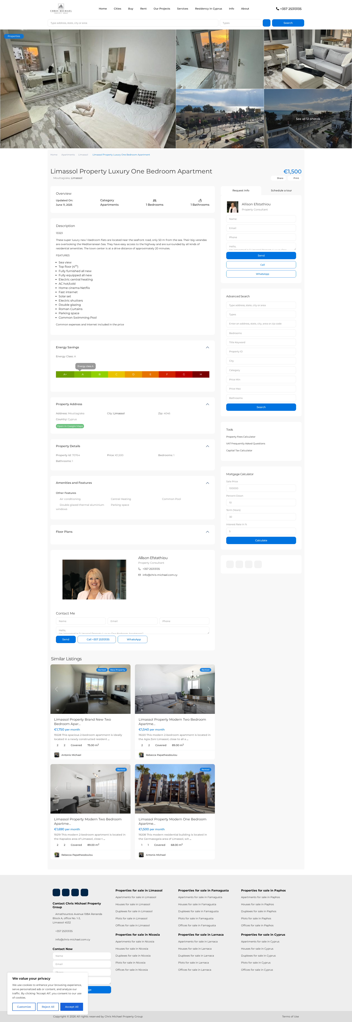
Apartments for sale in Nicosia (134, 941)
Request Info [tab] (240, 190)
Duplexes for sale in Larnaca (196, 955)
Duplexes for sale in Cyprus (258, 955)
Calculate (261, 540)
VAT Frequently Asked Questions (245, 443)
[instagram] (258, 564)
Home (103, 8)
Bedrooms (235, 333)
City (231, 360)
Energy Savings (67, 347)
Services (182, 8)
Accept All (71, 1006)
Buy (130, 8)
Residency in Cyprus (208, 8)
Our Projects (162, 8)
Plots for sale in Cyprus (256, 962)
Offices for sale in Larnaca (194, 969)
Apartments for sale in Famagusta (200, 897)
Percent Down (234, 495)
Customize (24, 1006)
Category (234, 370)
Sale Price (232, 481)
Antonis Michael (71, 754)
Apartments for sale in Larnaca (198, 941)
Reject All (48, 1006)
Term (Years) (233, 510)
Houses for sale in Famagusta (197, 904)
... (108, 739)
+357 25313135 (291, 9)
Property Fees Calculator (240, 436)
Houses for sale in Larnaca (195, 948)
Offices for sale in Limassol (132, 925)
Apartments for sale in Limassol (135, 897)
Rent (143, 8)
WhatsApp (133, 639)
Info (231, 8)
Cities (117, 8)
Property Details (68, 446)
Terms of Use (290, 1016)
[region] (47, 994)
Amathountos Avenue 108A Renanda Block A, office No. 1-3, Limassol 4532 (77, 918)
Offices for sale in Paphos (257, 925)
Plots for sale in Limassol (131, 918)
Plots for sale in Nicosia (130, 962)
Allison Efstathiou (153, 558)
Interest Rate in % (236, 524)
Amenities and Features (74, 483)
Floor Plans (64, 531)
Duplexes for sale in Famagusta (198, 911)
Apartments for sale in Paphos (260, 897)
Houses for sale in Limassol (132, 904)
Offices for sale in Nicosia (131, 969)
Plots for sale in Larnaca (193, 962)
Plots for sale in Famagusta (195, 918)
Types (226, 22)
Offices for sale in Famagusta (197, 925)
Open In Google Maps (70, 426)
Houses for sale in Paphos (257, 904)
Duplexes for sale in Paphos (258, 911)
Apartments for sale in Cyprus (260, 941)
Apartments (68, 154)
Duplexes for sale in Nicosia (133, 955)
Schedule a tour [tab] (281, 190)
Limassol (83, 154)
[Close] (84, 975)
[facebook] (230, 564)
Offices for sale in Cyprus (257, 969)
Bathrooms (236, 398)
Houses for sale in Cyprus (257, 948)
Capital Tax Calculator (239, 450)
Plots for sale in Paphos (256, 918)
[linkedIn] (239, 564)
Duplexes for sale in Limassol (134, 911)
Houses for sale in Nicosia (131, 948)
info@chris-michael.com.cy (160, 575)
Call (97, 639)
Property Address (69, 404)
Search (261, 407)
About (245, 8)
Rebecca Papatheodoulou (161, 754)
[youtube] (248, 564)
